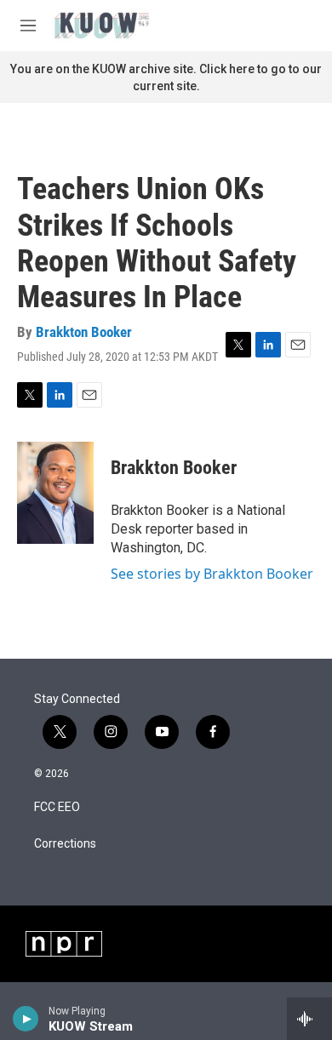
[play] (26, 1018)
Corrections (65, 843)
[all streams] (309, 1018)
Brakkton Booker (84, 331)
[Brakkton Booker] (55, 493)
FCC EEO (57, 807)
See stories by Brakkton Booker (212, 573)
